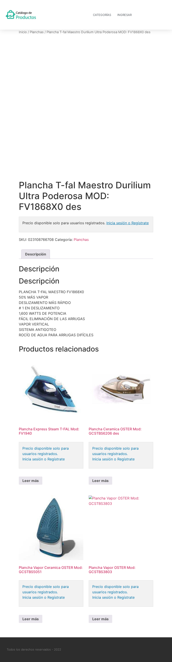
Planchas (37, 32)
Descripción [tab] (35, 254)
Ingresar (124, 15)
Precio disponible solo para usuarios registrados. (45, 451)
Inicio (23, 32)
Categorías (102, 15)
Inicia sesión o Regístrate (127, 223)
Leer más (30, 480)
